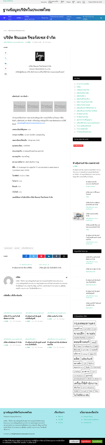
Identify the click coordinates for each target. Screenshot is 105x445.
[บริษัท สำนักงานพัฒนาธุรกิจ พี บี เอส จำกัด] (78, 205)
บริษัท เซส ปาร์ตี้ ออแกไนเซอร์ (93, 193)
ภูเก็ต (85, 363)
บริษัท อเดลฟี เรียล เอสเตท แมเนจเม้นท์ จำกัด (93, 226)
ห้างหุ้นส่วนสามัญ (82, 117)
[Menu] (4, 17)
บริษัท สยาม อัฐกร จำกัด (93, 269)
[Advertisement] (64, 9)
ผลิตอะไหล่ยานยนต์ (83, 105)
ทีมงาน (60, 416)
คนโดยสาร (90, 337)
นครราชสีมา (86, 350)
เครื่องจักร (89, 379)
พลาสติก (77, 363)
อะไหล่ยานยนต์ (96, 367)
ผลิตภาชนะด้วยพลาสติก (85, 102)
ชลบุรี (94, 342)
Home (5, 30)
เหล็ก (83, 387)
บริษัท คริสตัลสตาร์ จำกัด (13, 342)
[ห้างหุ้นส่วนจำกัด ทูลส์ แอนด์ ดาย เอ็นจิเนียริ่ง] (35, 331)
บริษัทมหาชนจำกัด (83, 90)
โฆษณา (68, 2)
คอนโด (73, 2)
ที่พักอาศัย (77, 350)
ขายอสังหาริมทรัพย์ (79, 337)
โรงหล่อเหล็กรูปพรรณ (84, 132)
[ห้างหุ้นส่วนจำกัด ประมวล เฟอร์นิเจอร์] (78, 184)
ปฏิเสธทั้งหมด (86, 441)
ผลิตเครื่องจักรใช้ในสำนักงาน (86, 108)
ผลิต (76, 358)
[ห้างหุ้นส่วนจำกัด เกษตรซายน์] (87, 152)
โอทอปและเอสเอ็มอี (56, 17)
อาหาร (93, 372)
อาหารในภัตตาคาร (78, 376)
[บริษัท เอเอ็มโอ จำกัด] (57, 305)
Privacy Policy (88, 416)
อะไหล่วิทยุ (77, 372)
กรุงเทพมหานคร (84, 323)
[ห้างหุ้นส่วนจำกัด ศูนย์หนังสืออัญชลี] (35, 305)
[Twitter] (6, 58)
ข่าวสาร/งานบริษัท (88, 17)
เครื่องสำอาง (97, 379)
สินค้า (88, 367)
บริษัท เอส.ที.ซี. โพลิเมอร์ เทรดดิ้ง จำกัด (93, 304)
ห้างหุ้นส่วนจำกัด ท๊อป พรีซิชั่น (22, 268)
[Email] (6, 74)
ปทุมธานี (93, 354)
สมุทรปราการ (79, 367)
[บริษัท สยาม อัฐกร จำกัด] (78, 271)
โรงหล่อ (90, 391)
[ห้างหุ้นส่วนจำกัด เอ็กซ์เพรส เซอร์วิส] (57, 331)
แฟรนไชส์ (69, 17)
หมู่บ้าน (79, 2)
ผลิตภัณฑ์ (87, 358)
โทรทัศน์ (76, 391)
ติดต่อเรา (62, 2)
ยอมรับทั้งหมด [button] (97, 441)
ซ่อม (79, 346)
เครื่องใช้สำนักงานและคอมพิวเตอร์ (13, 42)
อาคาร (85, 371)
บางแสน (84, 2)
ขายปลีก (79, 333)
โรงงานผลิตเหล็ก (82, 129)
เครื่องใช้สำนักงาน (27, 248)
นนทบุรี (94, 350)
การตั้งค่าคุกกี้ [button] (74, 441)
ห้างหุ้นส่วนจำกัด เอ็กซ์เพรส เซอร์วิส (57, 343)
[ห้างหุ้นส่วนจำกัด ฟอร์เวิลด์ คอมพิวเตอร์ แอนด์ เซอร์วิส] (78, 238)
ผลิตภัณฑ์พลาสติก (83, 93)
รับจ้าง (90, 363)
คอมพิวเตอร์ (8, 248)
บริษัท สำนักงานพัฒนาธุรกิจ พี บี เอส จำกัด (93, 203)
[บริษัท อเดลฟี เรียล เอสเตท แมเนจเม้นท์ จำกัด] (78, 227)
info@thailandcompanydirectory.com (23, 434)
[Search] (101, 18)
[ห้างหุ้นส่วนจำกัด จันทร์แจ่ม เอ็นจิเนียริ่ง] (78, 283)
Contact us (87, 422)
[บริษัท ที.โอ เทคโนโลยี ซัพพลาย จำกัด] (14, 305)
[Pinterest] (6, 69)
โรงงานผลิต (83, 391)
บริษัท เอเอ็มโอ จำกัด (54, 316)
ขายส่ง (91, 333)
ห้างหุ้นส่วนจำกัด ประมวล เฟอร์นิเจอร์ (92, 183)
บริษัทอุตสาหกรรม (30, 17)
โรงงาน (45, 18)
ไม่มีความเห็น (38, 42)
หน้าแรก (10, 17)
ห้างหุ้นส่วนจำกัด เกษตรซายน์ (86, 163)
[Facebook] (6, 53)
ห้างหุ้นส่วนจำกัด (82, 114)
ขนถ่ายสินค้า (87, 329)
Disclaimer (44, 2)
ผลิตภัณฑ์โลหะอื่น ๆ (30, 339)
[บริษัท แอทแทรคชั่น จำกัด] (78, 216)
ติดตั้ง (96, 346)
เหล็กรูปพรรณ (90, 388)
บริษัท (19, 18)
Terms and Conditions (91, 419)
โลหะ (96, 391)
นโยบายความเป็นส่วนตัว (53, 2)
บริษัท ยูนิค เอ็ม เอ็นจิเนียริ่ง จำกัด (50, 268)
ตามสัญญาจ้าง (87, 346)
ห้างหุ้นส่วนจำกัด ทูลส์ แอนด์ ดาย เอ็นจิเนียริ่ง (35, 343)
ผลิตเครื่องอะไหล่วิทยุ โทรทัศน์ (87, 111)
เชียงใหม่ (77, 387)
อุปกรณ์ (17, 248)
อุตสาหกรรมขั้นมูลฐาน (84, 120)
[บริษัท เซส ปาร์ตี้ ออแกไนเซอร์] (78, 195)
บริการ (77, 353)
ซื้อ (75, 346)
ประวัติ (60, 419)
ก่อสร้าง (78, 328)
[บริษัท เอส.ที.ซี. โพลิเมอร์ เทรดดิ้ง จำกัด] (78, 306)
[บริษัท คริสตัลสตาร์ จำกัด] (14, 331)
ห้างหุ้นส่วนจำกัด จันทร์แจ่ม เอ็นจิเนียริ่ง (15, 3)
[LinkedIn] (6, 63)
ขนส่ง (94, 329)
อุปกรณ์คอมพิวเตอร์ (79, 379)
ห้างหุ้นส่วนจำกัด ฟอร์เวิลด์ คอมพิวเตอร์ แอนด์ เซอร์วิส (93, 237)
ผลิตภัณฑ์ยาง (81, 96)
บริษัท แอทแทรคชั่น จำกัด (92, 215)
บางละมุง (85, 354)
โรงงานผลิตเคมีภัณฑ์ (84, 126)
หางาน (60, 422)
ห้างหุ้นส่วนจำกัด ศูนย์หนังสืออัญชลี (33, 317)
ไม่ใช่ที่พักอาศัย (81, 394)
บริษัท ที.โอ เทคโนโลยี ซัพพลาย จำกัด (12, 317)
